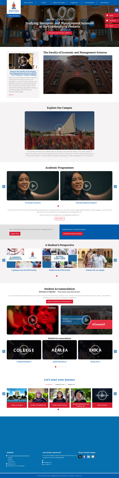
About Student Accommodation (60, 301)
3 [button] (63, 206)
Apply (111, 15)
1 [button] (58, 206)
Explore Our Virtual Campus (59, 33)
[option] (33, 188)
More (10, 95)
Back (111, 26)
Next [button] (115, 186)
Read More (59, 218)
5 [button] (66, 367)
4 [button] (65, 276)
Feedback (113, 20)
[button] (116, 10)
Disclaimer (71, 475)
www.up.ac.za (12, 464)
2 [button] (61, 206)
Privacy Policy (65, 475)
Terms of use (78, 475)
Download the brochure (73, 234)
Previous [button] (3, 186)
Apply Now (15, 234)
